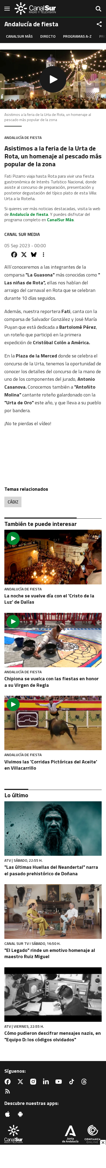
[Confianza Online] (92, 1134)
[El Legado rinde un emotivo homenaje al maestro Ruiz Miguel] (53, 911)
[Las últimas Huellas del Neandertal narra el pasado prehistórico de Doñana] (53, 828)
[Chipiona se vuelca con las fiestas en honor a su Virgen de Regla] (53, 640)
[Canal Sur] (35, 8)
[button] (53, 79)
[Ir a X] (21, 1081)
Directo (47, 36)
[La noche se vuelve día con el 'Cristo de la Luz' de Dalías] (53, 557)
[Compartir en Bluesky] (33, 254)
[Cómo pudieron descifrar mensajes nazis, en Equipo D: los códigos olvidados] (53, 994)
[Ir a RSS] (8, 1091)
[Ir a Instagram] (34, 1081)
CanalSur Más (19, 36)
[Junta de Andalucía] (70, 1134)
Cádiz (13, 502)
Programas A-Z (77, 36)
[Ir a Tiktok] (72, 1081)
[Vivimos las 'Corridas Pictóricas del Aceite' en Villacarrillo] (53, 723)
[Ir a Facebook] (8, 1081)
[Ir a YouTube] (59, 1081)
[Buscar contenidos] (98, 9)
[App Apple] (8, 1114)
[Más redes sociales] (99, 24)
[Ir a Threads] (85, 1081)
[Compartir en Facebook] (14, 254)
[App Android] (21, 1114)
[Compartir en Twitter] (24, 254)
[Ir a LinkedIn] (47, 1081)
